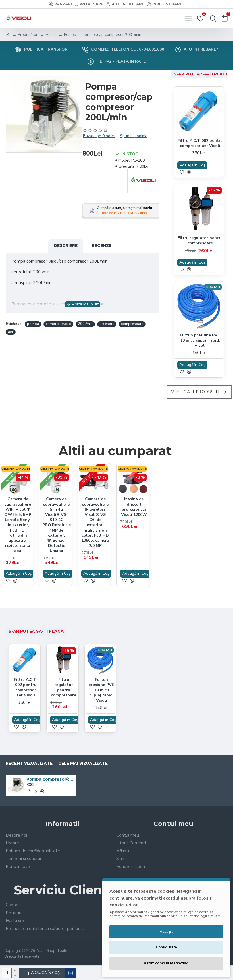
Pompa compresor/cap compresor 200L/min (50, 779)
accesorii (106, 323)
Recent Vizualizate (29, 763)
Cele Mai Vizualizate (83, 763)
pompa (33, 323)
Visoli (51, 34)
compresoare (132, 323)
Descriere (66, 245)
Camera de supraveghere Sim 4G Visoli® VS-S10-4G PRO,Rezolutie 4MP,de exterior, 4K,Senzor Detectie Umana (56, 525)
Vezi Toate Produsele (196, 392)
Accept (166, 931)
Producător (28, 34)
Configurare (166, 947)
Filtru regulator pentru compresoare (200, 240)
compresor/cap (58, 323)
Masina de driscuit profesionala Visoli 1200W (134, 507)
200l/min (85, 323)
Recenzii (101, 245)
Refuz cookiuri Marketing (166, 963)
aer (10, 331)
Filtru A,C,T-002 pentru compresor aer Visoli (200, 143)
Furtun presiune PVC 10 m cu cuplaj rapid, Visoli (200, 340)
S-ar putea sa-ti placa (201, 74)
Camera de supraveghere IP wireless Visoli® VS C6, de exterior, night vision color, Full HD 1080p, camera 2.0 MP (95, 522)
